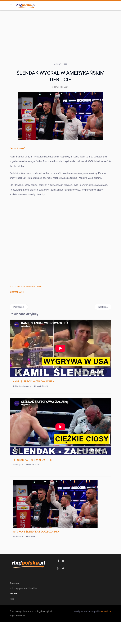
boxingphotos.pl (41, 611)
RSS (12, 599)
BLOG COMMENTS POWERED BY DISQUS (26, 287)
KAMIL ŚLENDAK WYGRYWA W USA (33, 381)
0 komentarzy (17, 292)
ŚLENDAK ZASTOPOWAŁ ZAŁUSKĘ (33, 460)
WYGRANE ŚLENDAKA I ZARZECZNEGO (36, 531)
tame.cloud (106, 611)
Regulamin (14, 583)
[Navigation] (11, 5)
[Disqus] (60, 241)
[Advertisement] (60, 34)
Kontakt (14, 593)
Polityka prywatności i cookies (23, 588)
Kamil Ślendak (17, 149)
